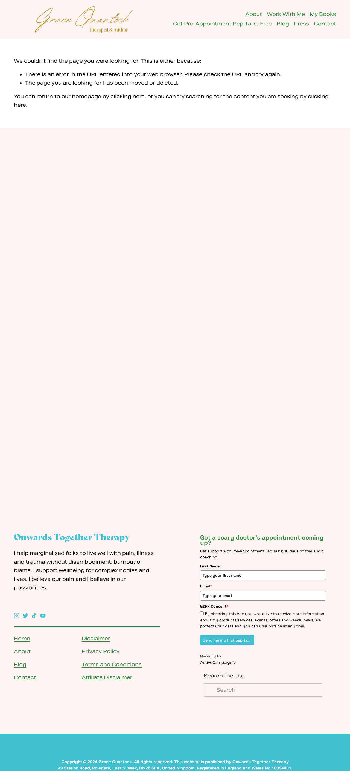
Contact (325, 24)
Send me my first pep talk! (227, 640)
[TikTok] (34, 615)
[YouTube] (43, 615)
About (253, 14)
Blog (283, 24)
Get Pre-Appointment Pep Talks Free (222, 24)
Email (206, 586)
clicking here (127, 97)
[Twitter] (25, 615)
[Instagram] (16, 615)
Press (301, 24)
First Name (210, 566)
